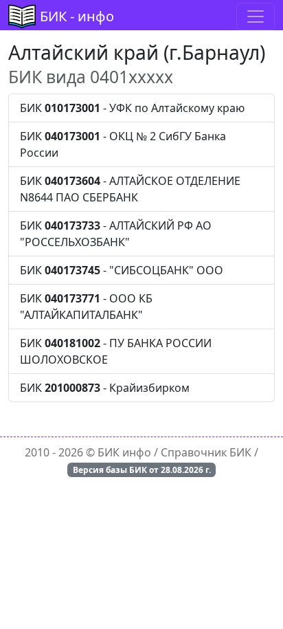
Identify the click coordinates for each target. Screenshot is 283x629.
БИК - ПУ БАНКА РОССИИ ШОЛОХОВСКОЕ (116, 351)
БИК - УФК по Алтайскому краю (132, 107)
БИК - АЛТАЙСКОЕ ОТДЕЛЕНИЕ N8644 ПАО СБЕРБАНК (130, 189)
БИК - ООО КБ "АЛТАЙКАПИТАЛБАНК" (86, 306)
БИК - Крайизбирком (105, 387)
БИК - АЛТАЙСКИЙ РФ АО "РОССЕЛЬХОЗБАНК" (116, 234)
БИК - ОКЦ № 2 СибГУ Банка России (123, 144)
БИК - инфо (77, 16)
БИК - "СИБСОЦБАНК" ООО (121, 270)
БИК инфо (124, 452)
